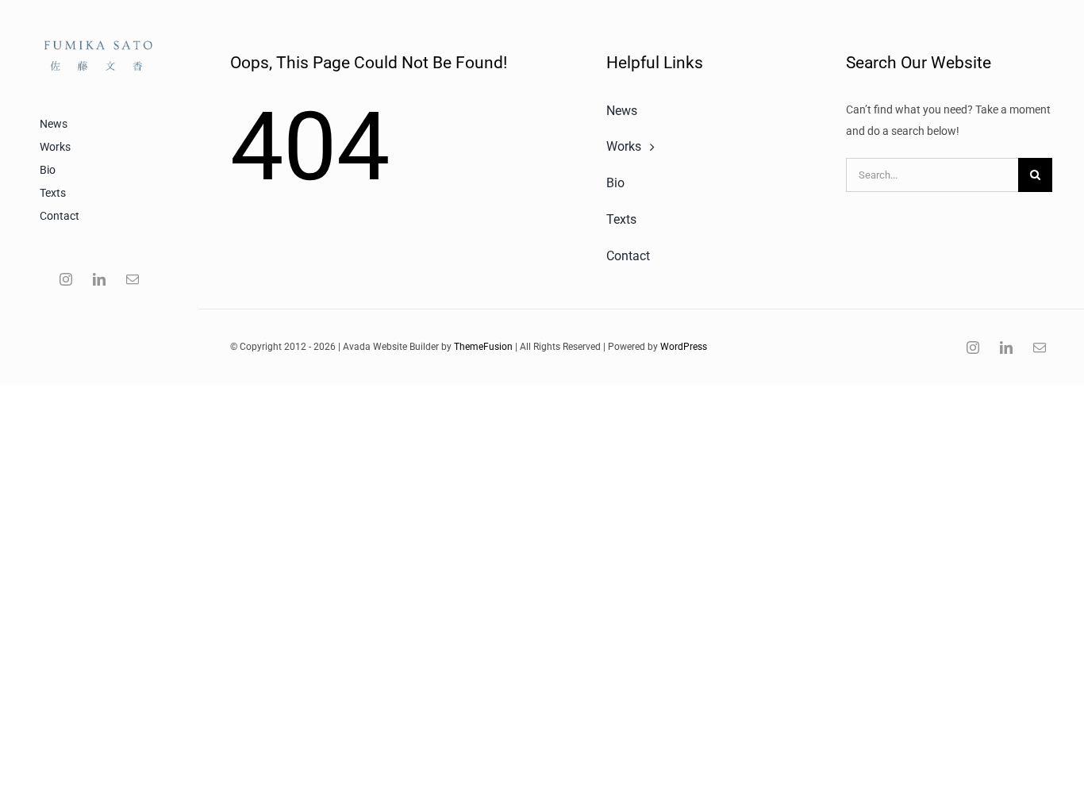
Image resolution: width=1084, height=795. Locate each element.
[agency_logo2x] (99, 34)
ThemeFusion (483, 346)
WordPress (683, 346)
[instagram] (66, 279)
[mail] (132, 279)
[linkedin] (99, 279)
